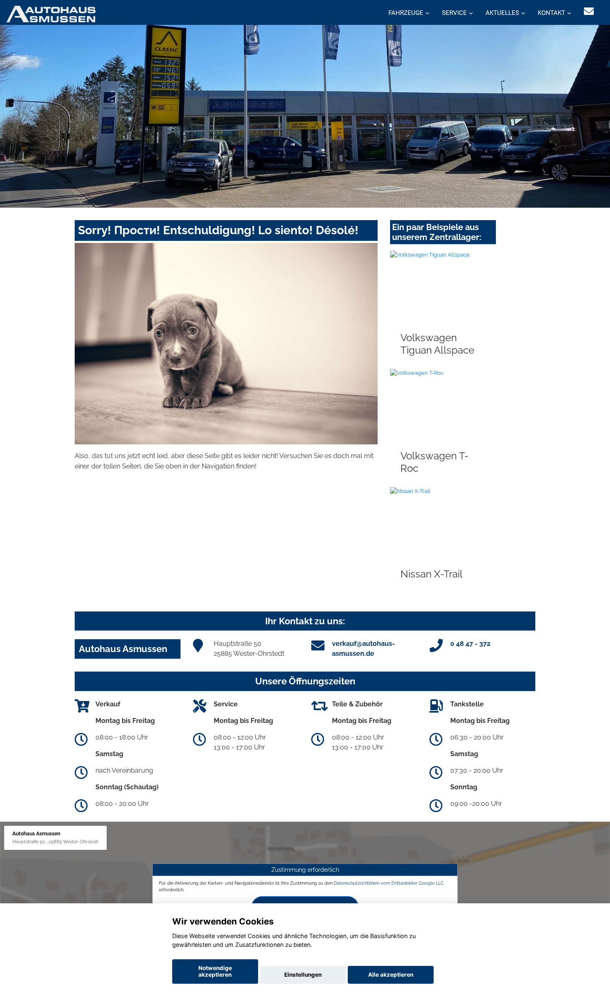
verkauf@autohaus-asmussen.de (363, 648)
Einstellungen (303, 974)
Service (454, 13)
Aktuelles (502, 13)
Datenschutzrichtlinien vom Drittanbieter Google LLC (389, 883)
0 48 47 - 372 (470, 644)
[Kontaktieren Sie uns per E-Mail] (589, 11)
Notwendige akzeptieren (215, 971)
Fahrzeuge (405, 13)
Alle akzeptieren (390, 974)
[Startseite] (50, 13)
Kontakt (551, 13)
